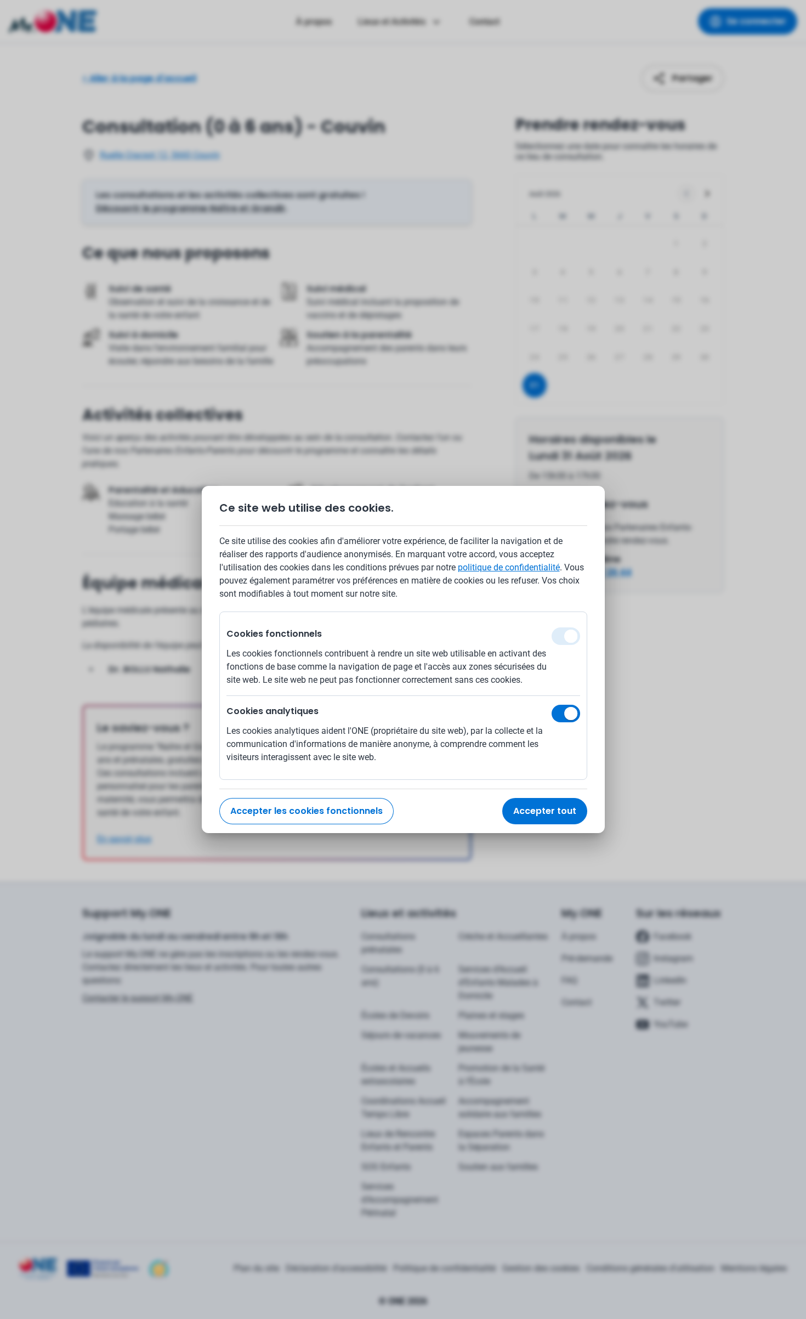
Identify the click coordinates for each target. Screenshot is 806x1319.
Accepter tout (544, 811)
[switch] (566, 713)
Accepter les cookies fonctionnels (306, 811)
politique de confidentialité (509, 567)
